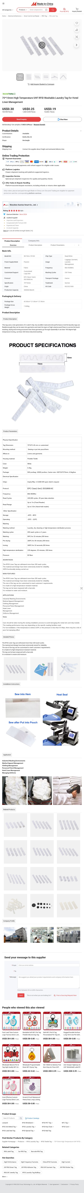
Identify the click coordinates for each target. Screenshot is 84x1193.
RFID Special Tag (27, 1131)
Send (21, 995)
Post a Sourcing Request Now (65, 995)
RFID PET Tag (46, 1123)
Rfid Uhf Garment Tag (48, 1167)
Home (4, 16)
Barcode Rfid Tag (37, 1151)
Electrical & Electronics (14, 16)
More (4, 1177)
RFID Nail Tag (46, 1131)
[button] (74, 245)
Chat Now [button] (64, 119)
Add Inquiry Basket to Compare (42, 84)
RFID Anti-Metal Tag (9, 1127)
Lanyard (5, 1123)
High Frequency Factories (29, 1162)
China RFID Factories (50, 1162)
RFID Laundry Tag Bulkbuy (31, 1172)
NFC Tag (65, 1123)
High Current (66, 1162)
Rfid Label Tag (53, 16)
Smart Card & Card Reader (31, 16)
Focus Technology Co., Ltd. (28, 1184)
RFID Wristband (27, 1123)
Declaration (64, 1184)
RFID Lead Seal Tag (8, 1131)
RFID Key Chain (47, 1127)
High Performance (10, 1162)
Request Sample (39, 124)
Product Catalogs (33, 1118)
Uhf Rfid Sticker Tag (66, 1167)
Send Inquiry (22, 119)
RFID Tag (44, 16)
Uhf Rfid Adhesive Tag (28, 1167)
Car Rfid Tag (22, 1151)
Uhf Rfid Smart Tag (10, 1167)
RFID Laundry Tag (28, 1127)
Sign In (5, 231)
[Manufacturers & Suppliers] (42, 4)
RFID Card (65, 1127)
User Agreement (54, 1184)
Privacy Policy (74, 1184)
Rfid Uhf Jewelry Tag (11, 1172)
